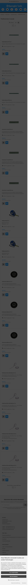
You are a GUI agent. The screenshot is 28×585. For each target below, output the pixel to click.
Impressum (24, 583)
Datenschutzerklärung (15, 583)
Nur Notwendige (14, 576)
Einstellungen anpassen (14, 580)
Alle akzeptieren (13, 572)
